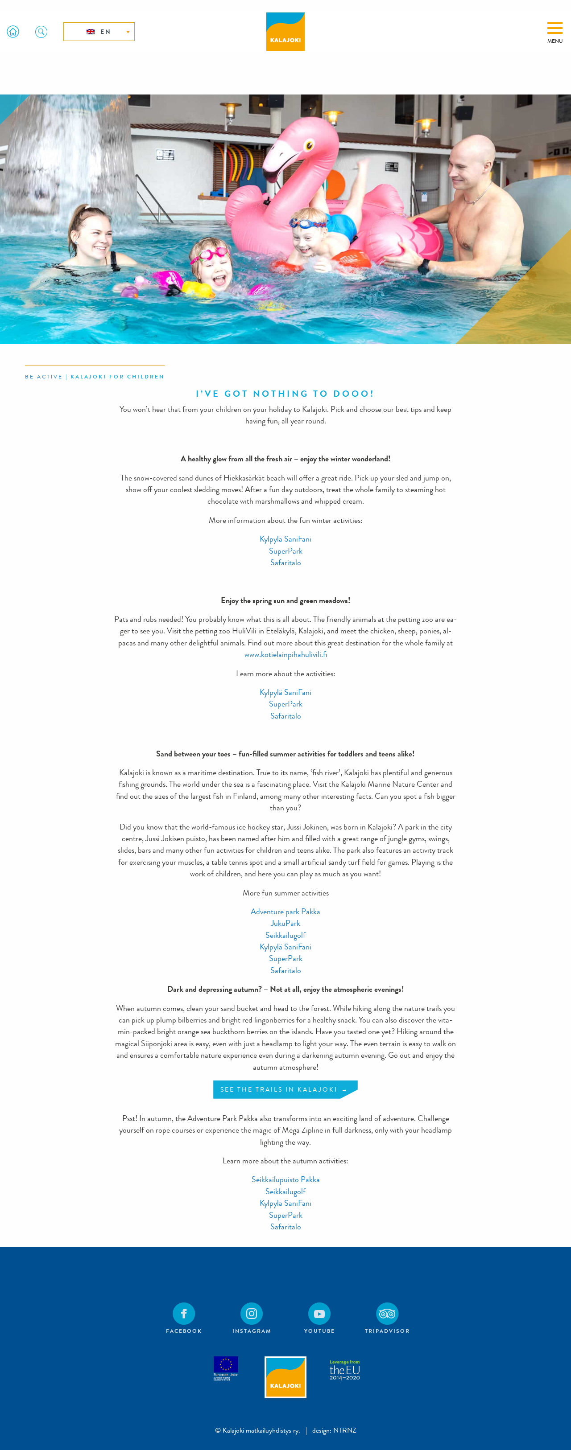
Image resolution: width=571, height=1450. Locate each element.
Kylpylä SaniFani (285, 539)
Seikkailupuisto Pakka (286, 1179)
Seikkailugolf (285, 935)
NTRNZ (344, 1430)
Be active (44, 377)
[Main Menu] (555, 28)
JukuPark (285, 923)
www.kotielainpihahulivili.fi (285, 654)
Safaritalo (285, 562)
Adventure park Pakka (285, 911)
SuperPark (285, 551)
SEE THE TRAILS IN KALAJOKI (279, 1089)
